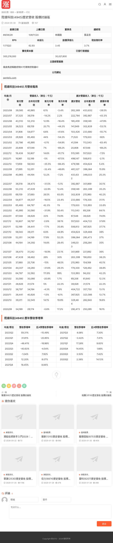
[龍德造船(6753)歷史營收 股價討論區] (94, 417)
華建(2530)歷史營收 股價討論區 (18, 478)
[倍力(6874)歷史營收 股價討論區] (56, 459)
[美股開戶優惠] (5, 4)
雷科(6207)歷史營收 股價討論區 (93, 478)
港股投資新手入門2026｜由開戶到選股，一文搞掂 (18, 436)
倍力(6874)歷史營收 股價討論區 (56, 478)
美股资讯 (9, 432)
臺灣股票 (25, 23)
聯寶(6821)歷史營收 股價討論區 (16, 395)
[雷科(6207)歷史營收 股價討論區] (94, 459)
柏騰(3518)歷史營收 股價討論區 (97, 395)
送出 (104, 523)
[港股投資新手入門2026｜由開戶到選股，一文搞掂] (18, 417)
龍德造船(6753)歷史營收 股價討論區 (93, 436)
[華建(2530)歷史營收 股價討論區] (18, 459)
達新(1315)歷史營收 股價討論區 (55, 436)
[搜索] (99, 4)
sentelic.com (9, 77)
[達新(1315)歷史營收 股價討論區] (56, 417)
